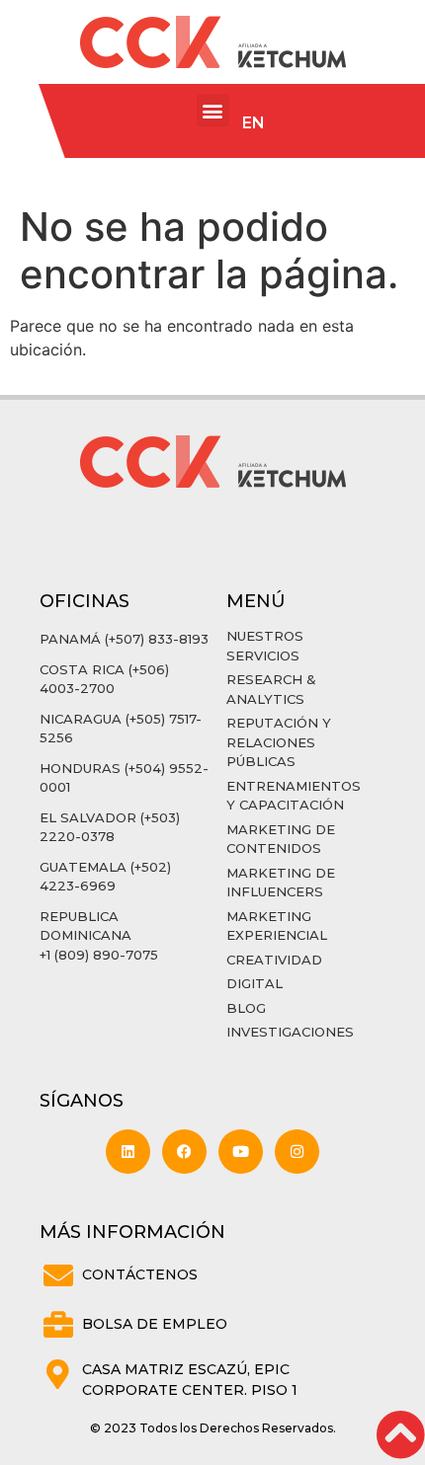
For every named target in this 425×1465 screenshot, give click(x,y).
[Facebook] (184, 1151)
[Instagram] (297, 1151)
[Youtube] (240, 1151)
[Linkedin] (128, 1151)
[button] (213, 110)
